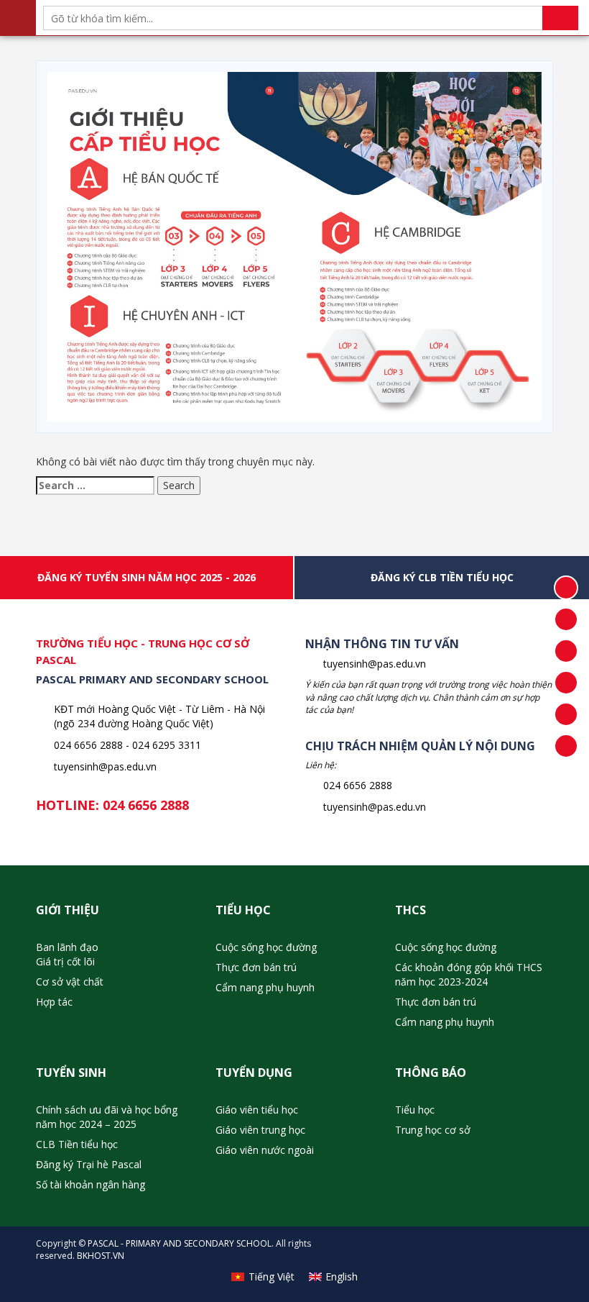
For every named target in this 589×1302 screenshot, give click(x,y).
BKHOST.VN (100, 1255)
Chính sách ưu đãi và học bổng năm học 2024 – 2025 (106, 1117)
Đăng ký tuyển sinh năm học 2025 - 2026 (146, 577)
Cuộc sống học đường (266, 947)
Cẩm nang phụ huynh (265, 987)
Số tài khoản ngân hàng (90, 1184)
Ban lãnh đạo (67, 947)
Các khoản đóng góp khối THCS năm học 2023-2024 (468, 974)
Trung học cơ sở (432, 1130)
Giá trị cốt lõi (65, 961)
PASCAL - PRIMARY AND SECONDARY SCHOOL (180, 1243)
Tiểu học (415, 1109)
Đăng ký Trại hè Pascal (89, 1164)
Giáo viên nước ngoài (264, 1150)
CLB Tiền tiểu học (77, 1144)
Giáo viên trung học (260, 1130)
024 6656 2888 (146, 805)
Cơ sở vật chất (69, 981)
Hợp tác (54, 1002)
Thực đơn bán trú (256, 967)
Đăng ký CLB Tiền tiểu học (442, 577)
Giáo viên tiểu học (256, 1109)
